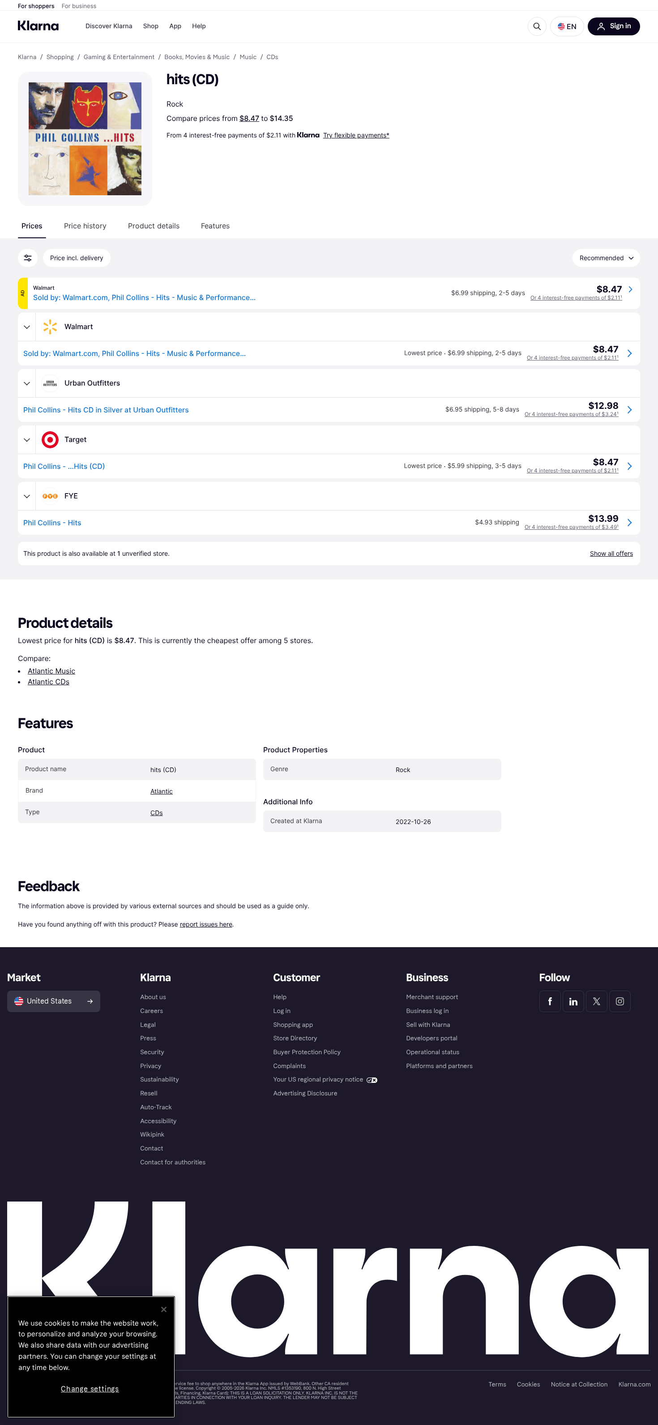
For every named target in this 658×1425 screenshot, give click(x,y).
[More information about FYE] (27, 496)
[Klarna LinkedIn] (573, 1001)
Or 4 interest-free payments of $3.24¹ (572, 414)
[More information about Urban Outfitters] (27, 383)
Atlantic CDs (48, 681)
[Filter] (28, 258)
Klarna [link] (27, 57)
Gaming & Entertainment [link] (119, 57)
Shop (151, 26)
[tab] (32, 225)
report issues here (206, 924)
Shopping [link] (60, 57)
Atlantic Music (51, 670)
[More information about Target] (27, 440)
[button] (567, 26)
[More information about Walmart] (27, 327)
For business (79, 6)
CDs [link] (272, 57)
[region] (91, 1357)
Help (199, 26)
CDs (156, 813)
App (175, 26)
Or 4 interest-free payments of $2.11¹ (576, 297)
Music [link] (247, 57)
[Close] (164, 1309)
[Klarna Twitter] (596, 1001)
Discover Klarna (108, 26)
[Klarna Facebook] (550, 1001)
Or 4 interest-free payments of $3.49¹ (572, 527)
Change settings (90, 1389)
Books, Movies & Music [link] (197, 57)
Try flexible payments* (356, 135)
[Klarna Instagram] (620, 1001)
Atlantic (161, 791)
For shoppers (36, 6)
